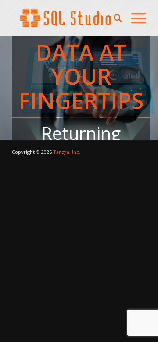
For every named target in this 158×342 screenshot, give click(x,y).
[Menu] (134, 18)
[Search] (113, 18)
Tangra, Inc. (66, 152)
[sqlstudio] (65, 18)
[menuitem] (113, 18)
